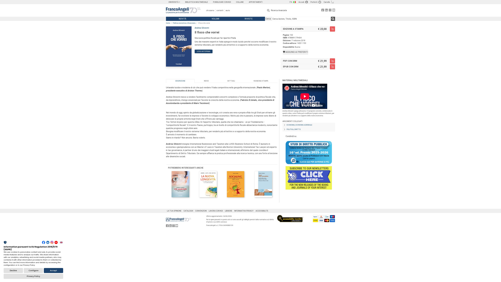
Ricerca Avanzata (279, 10)
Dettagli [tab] (231, 81)
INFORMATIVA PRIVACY (244, 211)
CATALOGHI (188, 211)
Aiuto (228, 10)
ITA (291, 2)
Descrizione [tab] (180, 81)
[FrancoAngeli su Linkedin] (326, 10)
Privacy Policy (33, 276)
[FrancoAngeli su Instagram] (330, 10)
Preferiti (314, 2)
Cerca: (268, 18)
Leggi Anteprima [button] (203, 51)
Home (168, 23)
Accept (53, 270)
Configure (33, 270)
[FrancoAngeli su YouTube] (333, 10)
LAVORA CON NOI (216, 211)
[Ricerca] (333, 19)
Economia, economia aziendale (299, 125)
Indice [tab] (206, 81)
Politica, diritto (294, 129)
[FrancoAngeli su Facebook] (322, 10)
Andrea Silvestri (202, 28)
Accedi (301, 2)
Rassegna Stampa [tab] (261, 81)
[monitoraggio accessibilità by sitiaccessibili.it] (290, 216)
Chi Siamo (210, 10)
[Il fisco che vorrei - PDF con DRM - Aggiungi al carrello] (332, 61)
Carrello (327, 2)
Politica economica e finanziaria (184, 23)
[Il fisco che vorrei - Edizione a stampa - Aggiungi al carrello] (332, 29)
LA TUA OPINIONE (174, 211)
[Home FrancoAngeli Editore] (183, 10)
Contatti (219, 10)
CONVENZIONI (201, 211)
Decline (13, 270)
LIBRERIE (228, 211)
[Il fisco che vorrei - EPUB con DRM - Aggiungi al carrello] (332, 66)
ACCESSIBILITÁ (262, 211)
